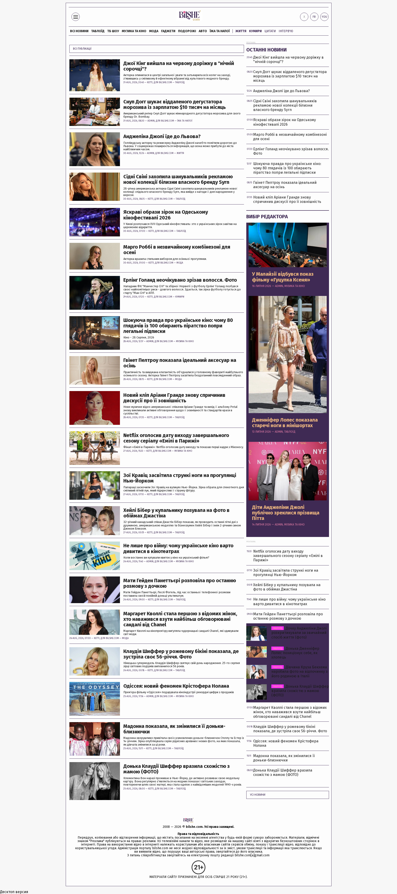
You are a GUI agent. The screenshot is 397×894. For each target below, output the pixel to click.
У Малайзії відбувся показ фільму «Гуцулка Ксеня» (283, 276)
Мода (153, 31)
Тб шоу (113, 31)
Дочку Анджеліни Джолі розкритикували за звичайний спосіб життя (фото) (299, 632)
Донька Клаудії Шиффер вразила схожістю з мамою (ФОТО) (176, 769)
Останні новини (266, 50)
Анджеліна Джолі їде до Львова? (162, 136)
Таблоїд (180, 82)
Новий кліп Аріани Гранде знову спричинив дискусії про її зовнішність (174, 397)
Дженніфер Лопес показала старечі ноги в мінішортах (285, 422)
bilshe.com (194, 827)
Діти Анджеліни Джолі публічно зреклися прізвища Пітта (285, 513)
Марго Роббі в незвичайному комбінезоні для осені (176, 249)
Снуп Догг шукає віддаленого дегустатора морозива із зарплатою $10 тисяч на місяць (174, 104)
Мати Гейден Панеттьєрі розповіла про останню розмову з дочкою (179, 583)
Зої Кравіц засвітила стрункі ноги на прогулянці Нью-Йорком (179, 478)
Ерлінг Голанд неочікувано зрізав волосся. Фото (180, 280)
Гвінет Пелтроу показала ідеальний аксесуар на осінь (179, 363)
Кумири (255, 31)
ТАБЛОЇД (98, 31)
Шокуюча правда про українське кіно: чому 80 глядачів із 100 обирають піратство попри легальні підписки (178, 326)
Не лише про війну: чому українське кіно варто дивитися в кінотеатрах (178, 548)
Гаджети (168, 31)
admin (151, 120)
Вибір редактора (267, 216)
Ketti (150, 82)
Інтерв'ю (286, 31)
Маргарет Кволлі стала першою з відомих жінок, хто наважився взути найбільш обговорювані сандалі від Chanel (180, 619)
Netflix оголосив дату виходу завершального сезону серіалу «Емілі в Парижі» (176, 438)
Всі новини (79, 31)
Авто (203, 31)
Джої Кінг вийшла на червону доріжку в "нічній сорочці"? (178, 66)
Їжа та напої (220, 31)
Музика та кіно (134, 31)
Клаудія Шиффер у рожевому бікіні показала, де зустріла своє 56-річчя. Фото (181, 654)
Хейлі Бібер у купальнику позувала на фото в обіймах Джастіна (176, 513)
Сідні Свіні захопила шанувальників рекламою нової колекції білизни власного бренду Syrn (178, 179)
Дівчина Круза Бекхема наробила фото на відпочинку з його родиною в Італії (299, 671)
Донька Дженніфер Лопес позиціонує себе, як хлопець (295, 652)
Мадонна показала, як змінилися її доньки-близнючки (174, 729)
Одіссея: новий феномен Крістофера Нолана (176, 686)
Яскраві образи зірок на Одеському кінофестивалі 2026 (165, 214)
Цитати (270, 31)
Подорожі (187, 31)
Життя (240, 31)
